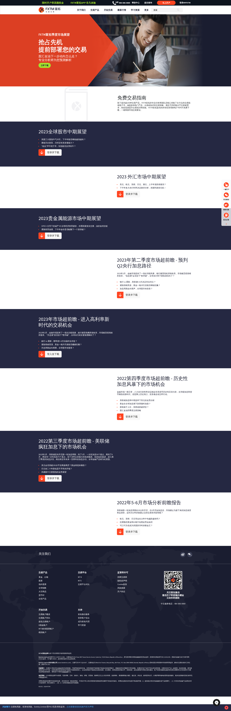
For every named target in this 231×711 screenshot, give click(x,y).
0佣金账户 (43, 625)
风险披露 (121, 588)
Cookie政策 (122, 584)
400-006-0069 (123, 3)
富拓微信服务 (84, 614)
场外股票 (42, 584)
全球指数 (42, 588)
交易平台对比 (84, 584)
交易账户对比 (44, 618)
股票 (40, 580)
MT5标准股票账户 (46, 628)
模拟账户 (42, 632)
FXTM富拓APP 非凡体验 (83, 2)
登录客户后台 (84, 618)
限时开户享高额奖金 (53, 2)
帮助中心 (136, 2)
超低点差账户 (44, 621)
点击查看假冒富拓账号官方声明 (80, 706)
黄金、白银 (43, 577)
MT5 (80, 580)
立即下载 (44, 65)
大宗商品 (42, 591)
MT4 (80, 577)
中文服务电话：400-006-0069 (173, 603)
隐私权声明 (122, 580)
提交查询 (148, 2)
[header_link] (54, 10)
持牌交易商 (122, 577)
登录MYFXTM (185, 2)
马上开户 (166, 3)
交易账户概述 (44, 614)
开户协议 (121, 591)
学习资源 (82, 625)
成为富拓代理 (84, 621)
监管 (43, 677)
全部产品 (42, 599)
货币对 (41, 595)
